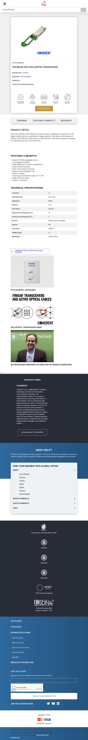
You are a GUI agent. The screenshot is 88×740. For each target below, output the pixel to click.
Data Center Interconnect (20, 647)
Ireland (21, 484)
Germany (22, 477)
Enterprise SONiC (18, 652)
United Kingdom (24, 494)
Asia (15, 508)
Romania (22, 490)
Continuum (48, 723)
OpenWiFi (15, 657)
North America (21, 498)
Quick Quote (44, 108)
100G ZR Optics (17, 638)
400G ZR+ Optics (18, 643)
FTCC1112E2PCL (25, 76)
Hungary (22, 481)
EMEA (15, 470)
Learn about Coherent (32, 432)
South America (21, 503)
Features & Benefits (44, 121)
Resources (66, 121)
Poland (21, 487)
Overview (22, 121)
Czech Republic (24, 474)
